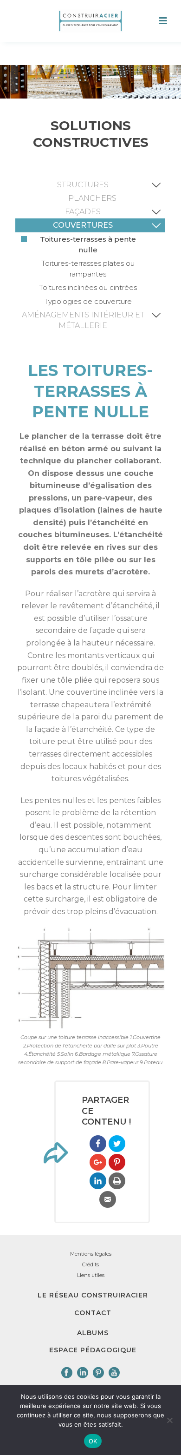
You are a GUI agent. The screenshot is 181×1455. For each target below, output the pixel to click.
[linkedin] (82, 1373)
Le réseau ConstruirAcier (93, 1295)
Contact (92, 1313)
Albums (93, 1333)
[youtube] (114, 1373)
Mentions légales (90, 1254)
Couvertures (83, 225)
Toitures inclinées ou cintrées (88, 287)
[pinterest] (98, 1373)
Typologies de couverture (88, 301)
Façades (83, 211)
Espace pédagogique (92, 1350)
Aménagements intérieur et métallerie (83, 320)
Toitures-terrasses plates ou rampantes (88, 268)
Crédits (90, 1264)
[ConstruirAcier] (90, 21)
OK (93, 1441)
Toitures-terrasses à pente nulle (88, 244)
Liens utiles (90, 1275)
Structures (83, 184)
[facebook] (66, 1373)
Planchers (92, 198)
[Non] (169, 1420)
